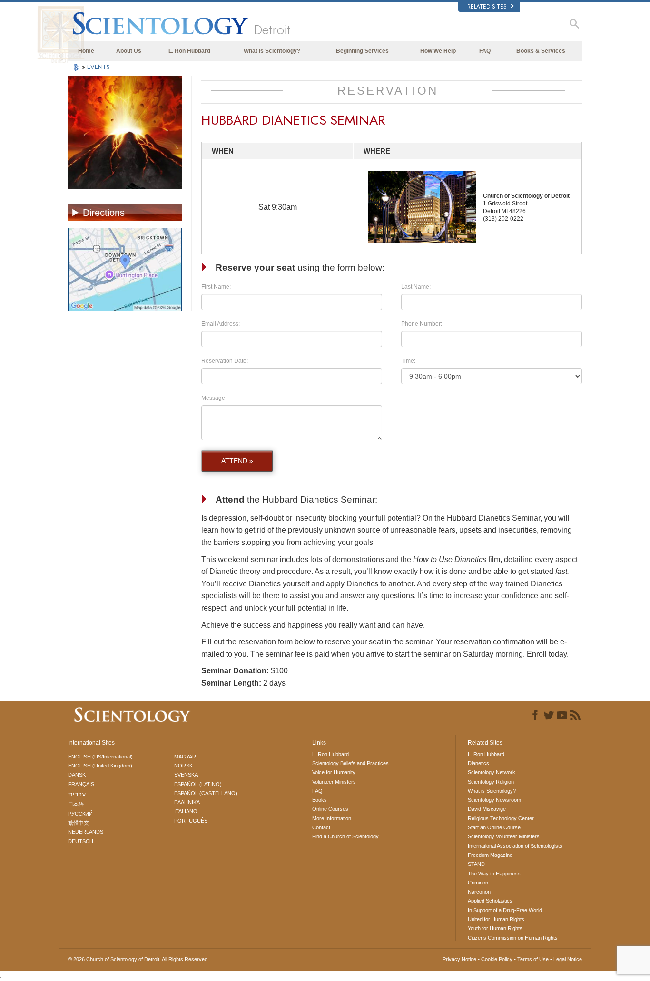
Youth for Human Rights (495, 928)
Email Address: (220, 324)
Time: (408, 361)
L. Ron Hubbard (189, 51)
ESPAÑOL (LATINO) (198, 784)
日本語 (76, 804)
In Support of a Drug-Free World (505, 910)
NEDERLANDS (85, 832)
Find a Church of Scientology (345, 836)
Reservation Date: (224, 361)
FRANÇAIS (81, 784)
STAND (476, 864)
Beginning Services (362, 51)
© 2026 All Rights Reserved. (138, 959)
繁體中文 (78, 823)
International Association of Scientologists (515, 846)
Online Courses (330, 809)
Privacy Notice (459, 959)
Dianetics (478, 763)
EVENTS (98, 66)
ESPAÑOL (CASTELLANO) (205, 793)
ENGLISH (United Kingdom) (100, 765)
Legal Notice (567, 959)
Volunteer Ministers (334, 782)
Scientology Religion (491, 782)
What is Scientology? (272, 51)
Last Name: (416, 286)
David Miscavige (487, 809)
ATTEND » (237, 461)
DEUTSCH (80, 841)
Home (86, 51)
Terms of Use (533, 959)
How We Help (438, 51)
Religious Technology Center (501, 818)
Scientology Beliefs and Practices (350, 763)
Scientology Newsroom (494, 800)
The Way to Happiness (494, 873)
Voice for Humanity (333, 772)
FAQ (485, 51)
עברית (77, 794)
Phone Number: (421, 324)
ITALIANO (185, 811)
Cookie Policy (496, 959)
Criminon (478, 882)
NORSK (183, 765)
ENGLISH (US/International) (100, 756)
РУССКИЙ (80, 813)
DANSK (77, 774)
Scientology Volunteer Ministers (504, 836)
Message (213, 398)
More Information (331, 818)
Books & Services (540, 51)
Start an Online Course (494, 827)
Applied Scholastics (490, 900)
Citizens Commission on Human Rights (513, 938)
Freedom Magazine (490, 855)
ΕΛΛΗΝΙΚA (187, 802)
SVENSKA (186, 774)
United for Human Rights (496, 919)
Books (319, 800)
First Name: (216, 286)
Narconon (479, 891)
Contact (321, 827)
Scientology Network (491, 772)
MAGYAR (185, 756)
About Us (128, 51)
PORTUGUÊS (190, 821)
